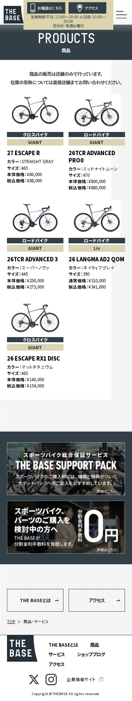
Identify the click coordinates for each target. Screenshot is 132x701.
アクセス (56, 664)
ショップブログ (91, 654)
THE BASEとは (63, 644)
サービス (56, 654)
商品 (94, 644)
